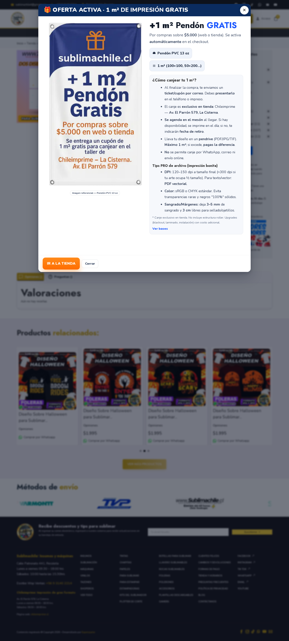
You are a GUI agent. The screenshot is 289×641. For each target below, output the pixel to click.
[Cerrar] (244, 10)
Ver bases (160, 229)
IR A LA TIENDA (61, 263)
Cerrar (90, 264)
